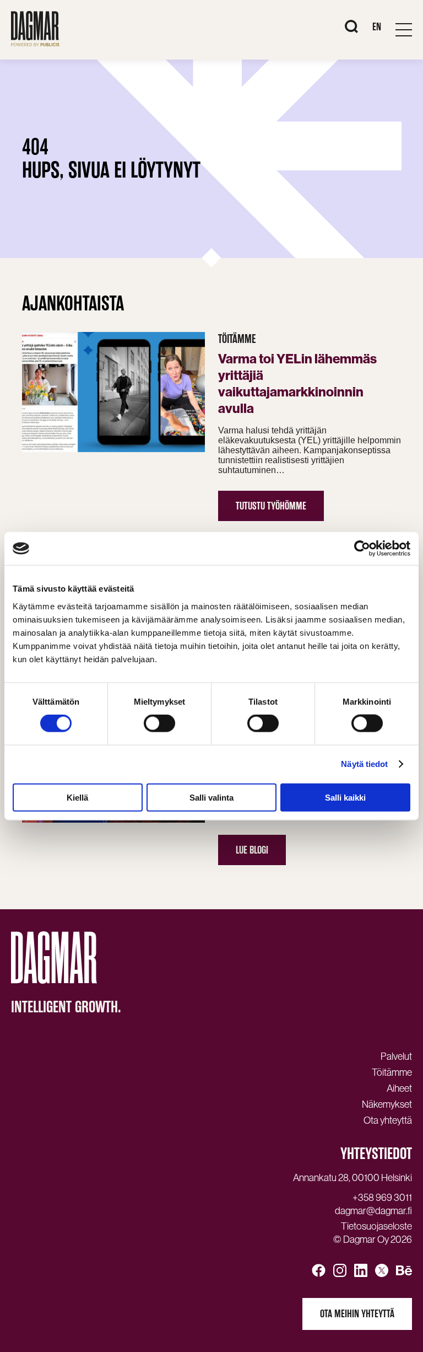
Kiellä (77, 797)
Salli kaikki (345, 797)
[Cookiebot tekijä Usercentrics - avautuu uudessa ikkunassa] (362, 548)
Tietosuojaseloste (376, 1226)
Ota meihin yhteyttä (357, 1313)
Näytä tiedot (364, 764)
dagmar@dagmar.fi (373, 1210)
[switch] (159, 723)
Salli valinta (211, 797)
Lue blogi (252, 850)
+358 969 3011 (382, 1197)
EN (376, 26)
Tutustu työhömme (271, 506)
